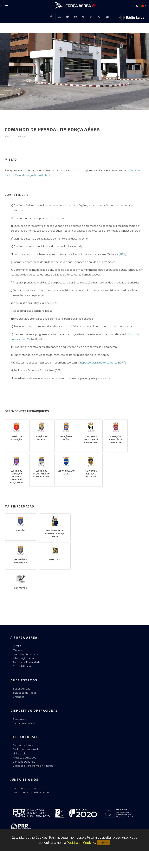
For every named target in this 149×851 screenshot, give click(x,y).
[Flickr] (75, 17)
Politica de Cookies (81, 842)
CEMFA (46, 175)
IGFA (121, 362)
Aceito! (103, 842)
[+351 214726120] (99, 17)
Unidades (21, 136)
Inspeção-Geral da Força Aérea (99, 362)
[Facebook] (51, 17)
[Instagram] (83, 17)
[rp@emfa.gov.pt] (107, 17)
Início (7, 136)
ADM (122, 254)
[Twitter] (67, 17)
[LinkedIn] (91, 17)
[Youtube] (59, 17)
